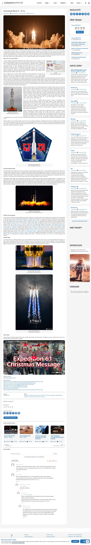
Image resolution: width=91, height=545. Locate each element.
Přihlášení (55, 453)
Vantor (73, 150)
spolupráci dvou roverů (16, 223)
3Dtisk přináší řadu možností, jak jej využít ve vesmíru (16, 232)
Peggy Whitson (59, 395)
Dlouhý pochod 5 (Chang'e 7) (78, 57)
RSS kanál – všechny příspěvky (75, 534)
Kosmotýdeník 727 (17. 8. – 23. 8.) (56, 436)
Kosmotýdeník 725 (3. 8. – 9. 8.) (9, 436)
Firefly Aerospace (76, 134)
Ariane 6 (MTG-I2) (76, 25)
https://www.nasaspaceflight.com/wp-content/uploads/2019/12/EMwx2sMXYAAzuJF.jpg (23, 381)
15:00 (85, 135)
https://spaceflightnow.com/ (9, 378)
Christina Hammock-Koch (34, 395)
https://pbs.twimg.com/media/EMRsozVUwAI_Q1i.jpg (15, 387)
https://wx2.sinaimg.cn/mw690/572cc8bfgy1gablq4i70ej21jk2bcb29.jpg (19, 383)
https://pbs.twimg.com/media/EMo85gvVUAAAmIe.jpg (15, 385)
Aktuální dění (6, 395)
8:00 (85, 120)
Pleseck (26, 396)
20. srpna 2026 (81, 135)
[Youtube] (71, 14)
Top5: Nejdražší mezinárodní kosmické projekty (41, 437)
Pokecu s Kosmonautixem (59, 231)
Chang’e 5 (26, 395)
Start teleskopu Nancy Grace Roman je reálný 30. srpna (79, 70)
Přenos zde (80, 32)
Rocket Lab (74, 87)
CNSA (42, 395)
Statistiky (39, 3)
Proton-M (30, 396)
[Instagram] (77, 14)
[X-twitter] (80, 14)
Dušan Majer (73, 72)
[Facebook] (74, 14)
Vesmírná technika (50, 536)
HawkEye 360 (74, 186)
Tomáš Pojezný (74, 89)
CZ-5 (45, 395)
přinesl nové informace (48, 233)
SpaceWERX (74, 101)
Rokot (34, 396)
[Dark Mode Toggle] (87, 541)
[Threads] (82, 14)
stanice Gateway (34, 221)
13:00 (85, 89)
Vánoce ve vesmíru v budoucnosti (24, 224)
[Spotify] (85, 14)
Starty (55, 3)
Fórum (72, 3)
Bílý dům (73, 119)
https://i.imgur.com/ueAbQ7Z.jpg (10, 388)
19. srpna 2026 (81, 188)
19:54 (84, 72)
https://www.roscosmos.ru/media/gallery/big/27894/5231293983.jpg (18, 384)
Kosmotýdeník (52, 395)
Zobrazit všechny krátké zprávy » (80, 221)
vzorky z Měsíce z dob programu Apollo (27, 231)
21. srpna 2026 (80, 72)
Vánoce (43, 396)
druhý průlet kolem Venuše (34, 229)
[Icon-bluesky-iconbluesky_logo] (88, 14)
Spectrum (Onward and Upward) (79, 48)
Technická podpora (28, 536)
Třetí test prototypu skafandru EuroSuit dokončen (25, 437)
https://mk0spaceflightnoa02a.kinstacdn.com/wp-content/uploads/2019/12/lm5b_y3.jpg (23, 389)
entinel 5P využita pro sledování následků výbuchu (24, 220)
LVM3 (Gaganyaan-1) (76, 52)
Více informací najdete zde (18, 542)
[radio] (4, 407)
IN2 (72, 168)
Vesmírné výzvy (49, 534)
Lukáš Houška (6, 13)
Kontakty (26, 534)
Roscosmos (38, 396)
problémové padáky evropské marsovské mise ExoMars (44, 225)
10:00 (85, 102)
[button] (85, 3)
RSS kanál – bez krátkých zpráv (75, 536)
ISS (47, 395)
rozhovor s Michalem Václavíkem (36, 228)
